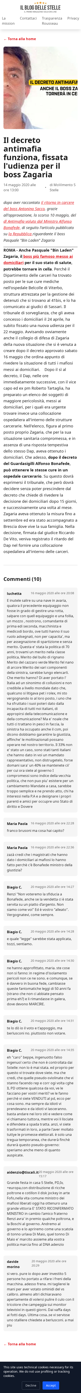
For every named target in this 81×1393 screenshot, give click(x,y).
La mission (8, 21)
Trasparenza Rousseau (52, 21)
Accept (51, 1385)
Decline (30, 1385)
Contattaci (28, 18)
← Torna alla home (19, 38)
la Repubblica (20, 233)
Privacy (73, 18)
